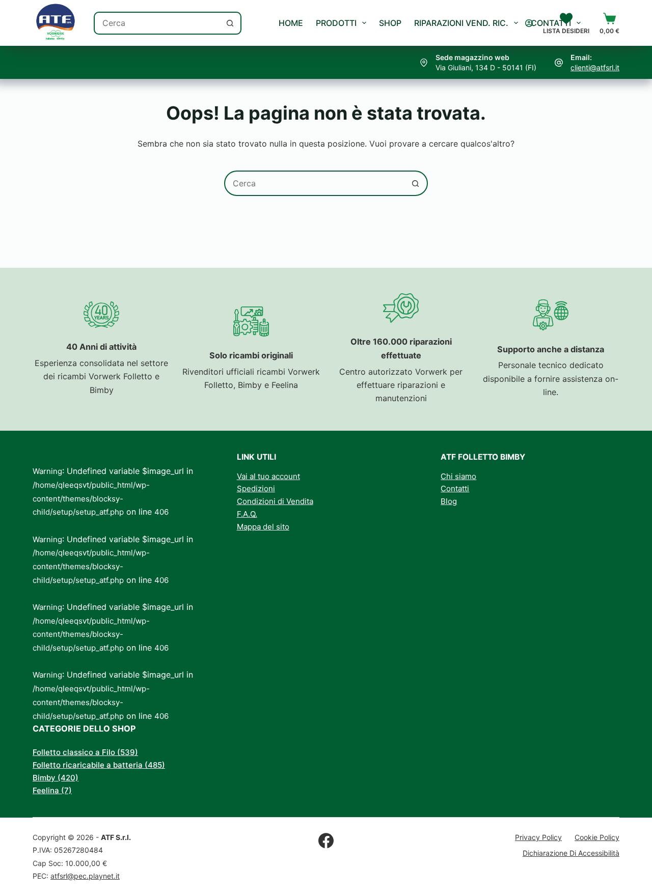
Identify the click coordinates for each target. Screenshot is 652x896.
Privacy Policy (538, 837)
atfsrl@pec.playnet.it (85, 876)
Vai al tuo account (268, 476)
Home (291, 23)
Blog (449, 501)
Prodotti (336, 23)
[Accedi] (529, 23)
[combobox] (157, 23)
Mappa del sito (263, 526)
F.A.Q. (247, 514)
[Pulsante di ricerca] (230, 23)
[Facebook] (326, 840)
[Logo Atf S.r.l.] (55, 23)
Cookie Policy (597, 837)
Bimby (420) (55, 777)
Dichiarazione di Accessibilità (571, 853)
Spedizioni (256, 488)
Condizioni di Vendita (275, 501)
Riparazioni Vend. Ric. (461, 23)
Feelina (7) (52, 790)
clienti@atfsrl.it (594, 67)
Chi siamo (458, 476)
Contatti (551, 23)
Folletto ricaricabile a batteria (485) (99, 765)
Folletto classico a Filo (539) (85, 752)
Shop (390, 23)
